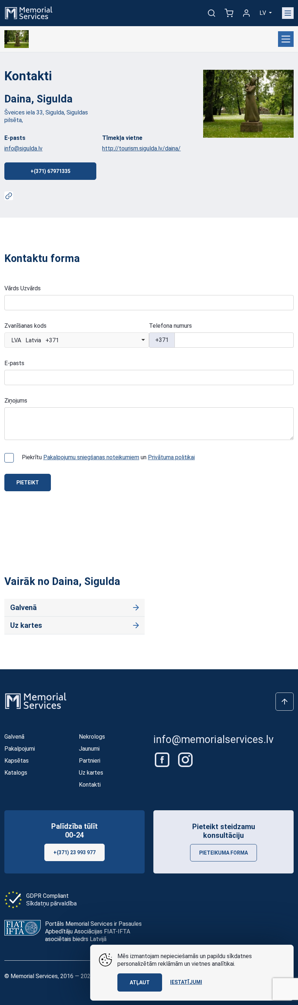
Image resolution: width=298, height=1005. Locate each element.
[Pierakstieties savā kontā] (246, 13)
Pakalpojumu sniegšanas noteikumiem (91, 457)
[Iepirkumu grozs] (229, 13)
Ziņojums (15, 400)
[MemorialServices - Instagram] (185, 759)
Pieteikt (27, 482)
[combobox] (76, 340)
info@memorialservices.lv (213, 739)
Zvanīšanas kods (25, 325)
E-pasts (14, 363)
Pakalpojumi (19, 748)
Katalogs (15, 772)
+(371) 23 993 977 (74, 852)
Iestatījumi (186, 982)
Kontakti (90, 784)
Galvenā (23, 607)
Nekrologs (92, 736)
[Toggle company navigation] (286, 39)
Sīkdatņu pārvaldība (51, 903)
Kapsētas (16, 760)
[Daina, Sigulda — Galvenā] (16, 39)
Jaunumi (89, 748)
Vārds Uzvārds (22, 288)
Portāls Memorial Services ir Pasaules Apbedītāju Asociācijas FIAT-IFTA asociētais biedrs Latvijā (93, 931)
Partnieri (89, 760)
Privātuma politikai (171, 457)
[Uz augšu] (284, 702)
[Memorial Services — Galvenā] (28, 13)
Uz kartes (26, 625)
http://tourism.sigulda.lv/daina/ (141, 148)
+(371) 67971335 (51, 171)
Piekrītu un (108, 457)
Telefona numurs (170, 325)
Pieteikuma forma (223, 853)
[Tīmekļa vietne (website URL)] (8, 195)
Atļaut (140, 982)
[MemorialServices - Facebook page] (162, 759)
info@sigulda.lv (23, 148)
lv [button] (263, 12)
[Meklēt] (211, 13)
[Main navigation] (288, 13)
